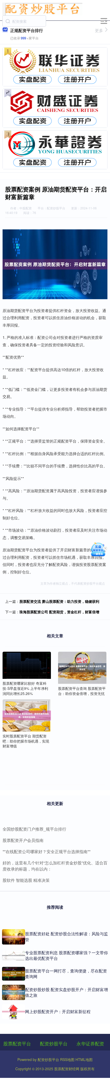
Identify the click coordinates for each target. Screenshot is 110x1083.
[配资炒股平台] (42, 8)
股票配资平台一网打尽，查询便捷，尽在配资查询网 (66, 973)
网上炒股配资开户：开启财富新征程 (58, 1011)
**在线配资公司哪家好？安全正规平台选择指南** (47, 851)
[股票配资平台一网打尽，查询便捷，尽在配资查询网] (13, 974)
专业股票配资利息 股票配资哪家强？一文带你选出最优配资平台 (66, 955)
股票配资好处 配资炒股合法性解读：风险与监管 (66, 936)
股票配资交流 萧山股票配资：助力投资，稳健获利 (59, 601)
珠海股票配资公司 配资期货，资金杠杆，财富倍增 (59, 611)
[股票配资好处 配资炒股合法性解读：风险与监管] (13, 937)
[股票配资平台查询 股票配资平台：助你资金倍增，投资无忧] (82, 667)
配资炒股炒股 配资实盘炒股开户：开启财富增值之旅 (66, 992)
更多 (99, 30)
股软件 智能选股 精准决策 (26, 880)
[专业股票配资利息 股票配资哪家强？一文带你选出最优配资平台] (13, 955)
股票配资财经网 (66, 1068)
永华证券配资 (90, 1043)
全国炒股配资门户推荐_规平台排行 (34, 829)
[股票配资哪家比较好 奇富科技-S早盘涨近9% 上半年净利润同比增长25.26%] (27, 664)
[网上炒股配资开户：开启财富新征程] (13, 1011)
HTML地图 (84, 1059)
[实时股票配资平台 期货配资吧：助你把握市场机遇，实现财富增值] (27, 714)
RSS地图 (67, 1059)
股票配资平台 (17, 1043)
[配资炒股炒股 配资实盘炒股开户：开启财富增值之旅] (13, 992)
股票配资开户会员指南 (23, 840)
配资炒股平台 (54, 1043)
